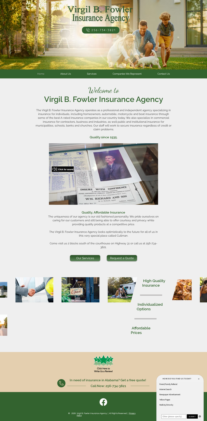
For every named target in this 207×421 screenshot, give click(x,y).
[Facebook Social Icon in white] (103, 402)
